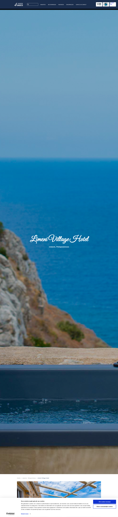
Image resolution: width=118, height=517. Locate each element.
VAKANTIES (43, 4)
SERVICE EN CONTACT (81, 4)
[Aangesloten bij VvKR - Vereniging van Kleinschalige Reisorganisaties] (113, 4)
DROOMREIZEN (69, 4)
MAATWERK (61, 4)
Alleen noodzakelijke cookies (104, 506)
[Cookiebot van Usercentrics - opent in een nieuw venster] (10, 514)
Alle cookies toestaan (105, 501)
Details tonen (24, 514)
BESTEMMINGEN (52, 4)
